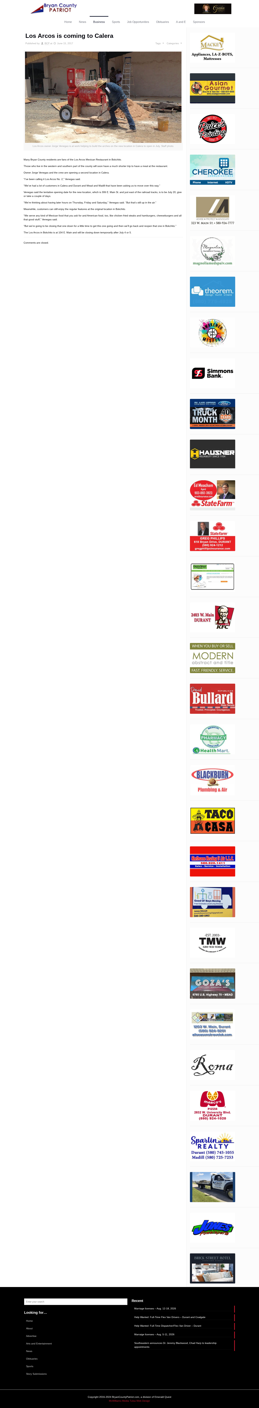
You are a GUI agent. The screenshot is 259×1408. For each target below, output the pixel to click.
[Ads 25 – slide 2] (212, 943)
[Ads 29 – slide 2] (212, 1106)
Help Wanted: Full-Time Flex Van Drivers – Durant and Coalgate (169, 1317)
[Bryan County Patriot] (54, 8)
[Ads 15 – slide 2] (212, 617)
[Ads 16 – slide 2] (212, 48)
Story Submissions (36, 1373)
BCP (47, 43)
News (29, 1351)
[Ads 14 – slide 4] (212, 577)
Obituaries (32, 1358)
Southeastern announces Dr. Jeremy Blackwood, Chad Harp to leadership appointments (175, 1345)
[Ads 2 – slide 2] (212, 170)
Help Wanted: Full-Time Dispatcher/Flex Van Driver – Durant (167, 1325)
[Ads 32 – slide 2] (212, 1187)
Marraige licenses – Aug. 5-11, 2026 (154, 1334)
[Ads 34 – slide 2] (212, 1268)
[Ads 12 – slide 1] (212, 495)
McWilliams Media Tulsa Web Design (129, 1400)
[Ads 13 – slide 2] (212, 536)
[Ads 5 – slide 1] (212, 292)
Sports (29, 1366)
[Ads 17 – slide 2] (212, 658)
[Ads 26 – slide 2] (212, 983)
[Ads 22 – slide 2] (212, 821)
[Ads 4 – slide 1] (212, 251)
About (29, 1328)
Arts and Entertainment (39, 1343)
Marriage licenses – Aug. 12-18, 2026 (155, 1308)
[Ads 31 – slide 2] (212, 1146)
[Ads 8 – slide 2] (212, 373)
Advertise (31, 1336)
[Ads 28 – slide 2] (212, 1065)
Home (29, 1320)
